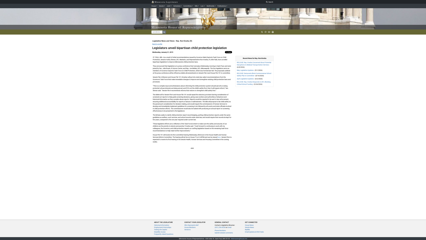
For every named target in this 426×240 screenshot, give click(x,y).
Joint (168, 6)
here (219, 137)
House (153, 6)
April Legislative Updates (245, 79)
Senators (187, 229)
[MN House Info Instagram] (265, 32)
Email (229, 227)
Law (202, 6)
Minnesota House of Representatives (179, 27)
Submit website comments (224, 233)
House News (249, 225)
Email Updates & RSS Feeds (254, 232)
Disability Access (160, 232)
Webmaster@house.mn (239, 239)
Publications (221, 6)
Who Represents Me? (191, 225)
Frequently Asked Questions (163, 234)
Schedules (176, 6)
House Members (190, 227)
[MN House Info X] (262, 32)
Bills (196, 6)
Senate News (249, 227)
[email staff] (269, 32)
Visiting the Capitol (160, 229)
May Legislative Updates (245, 70)
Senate (161, 6)
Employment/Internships (162, 227)
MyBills (247, 229)
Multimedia (210, 6)
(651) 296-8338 (220, 227)
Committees (187, 6)
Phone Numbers (220, 230)
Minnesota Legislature (166, 2)
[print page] (273, 32)
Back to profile (157, 44)
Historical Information (161, 225)
